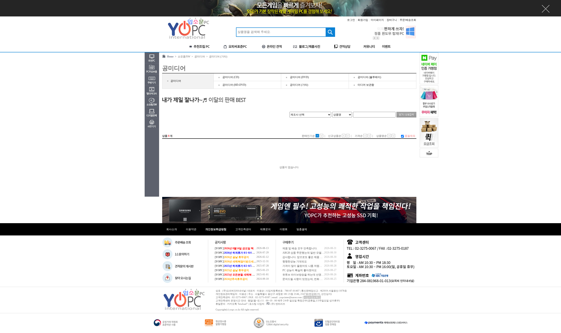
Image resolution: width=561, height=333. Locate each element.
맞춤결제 (301, 229)
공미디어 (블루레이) (369, 77)
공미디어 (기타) (299, 84)
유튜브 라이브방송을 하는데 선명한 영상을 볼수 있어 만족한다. (319, 274)
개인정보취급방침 (215, 229)
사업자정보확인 (312, 297)
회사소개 (171, 229)
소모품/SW (183, 56)
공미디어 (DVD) (299, 77)
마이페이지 (377, 19)
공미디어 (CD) (230, 77)
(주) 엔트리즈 (278, 304)
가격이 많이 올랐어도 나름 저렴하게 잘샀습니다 (310, 265)
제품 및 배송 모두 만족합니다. (299, 248)
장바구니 (392, 19)
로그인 (351, 19)
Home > (171, 56)
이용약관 (191, 229)
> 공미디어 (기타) (216, 56)
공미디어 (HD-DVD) (234, 84)
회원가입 (363, 19)
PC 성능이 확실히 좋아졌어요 (299, 270)
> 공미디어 (197, 56)
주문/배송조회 (408, 19)
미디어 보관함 (366, 84)
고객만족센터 (243, 229)
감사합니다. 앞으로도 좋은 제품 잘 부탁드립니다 (310, 257)
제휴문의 (265, 229)
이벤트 (284, 229)
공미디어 (175, 80)
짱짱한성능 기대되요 (294, 261)
